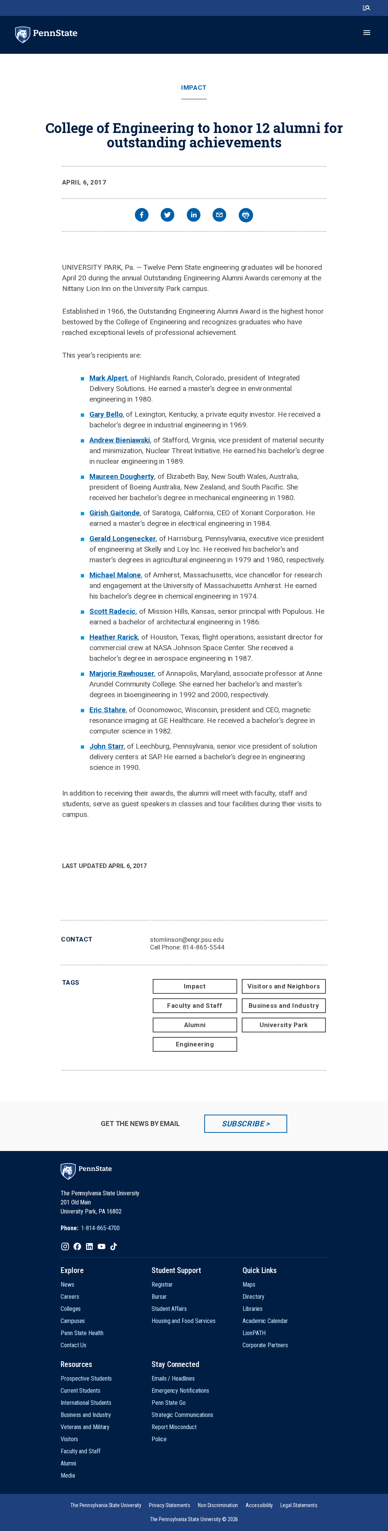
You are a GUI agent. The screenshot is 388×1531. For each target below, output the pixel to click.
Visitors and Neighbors (283, 986)
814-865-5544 (204, 947)
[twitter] (167, 216)
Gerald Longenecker (122, 538)
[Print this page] (246, 215)
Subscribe (243, 1123)
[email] (219, 216)
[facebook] (142, 216)
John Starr (106, 746)
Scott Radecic (112, 611)
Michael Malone (115, 575)
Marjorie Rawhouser (121, 673)
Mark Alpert (108, 378)
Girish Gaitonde (114, 512)
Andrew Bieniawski (119, 440)
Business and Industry (284, 1005)
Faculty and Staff (194, 1005)
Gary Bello (106, 414)
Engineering (195, 1044)
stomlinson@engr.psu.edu (187, 939)
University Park (284, 1025)
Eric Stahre (107, 709)
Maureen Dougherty (121, 476)
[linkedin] (193, 216)
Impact (194, 87)
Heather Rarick (113, 637)
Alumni (195, 1025)
